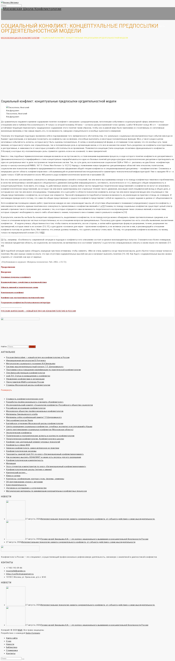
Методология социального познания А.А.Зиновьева (30, 363)
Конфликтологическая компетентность (24, 460)
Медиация (11, 463)
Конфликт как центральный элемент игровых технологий (33, 442)
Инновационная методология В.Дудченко (26, 360)
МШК (20, 630)
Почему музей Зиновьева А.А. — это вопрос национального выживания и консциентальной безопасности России (94, 539)
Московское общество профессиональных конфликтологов (34, 411)
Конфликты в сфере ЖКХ (18, 445)
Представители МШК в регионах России (25, 382)
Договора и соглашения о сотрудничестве (26, 488)
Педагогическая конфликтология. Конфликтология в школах (35, 439)
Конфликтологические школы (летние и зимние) (29, 469)
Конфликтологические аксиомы (21, 451)
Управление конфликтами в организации (25, 379)
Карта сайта (12, 638)
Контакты (160, 26)
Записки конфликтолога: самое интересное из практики (32, 448)
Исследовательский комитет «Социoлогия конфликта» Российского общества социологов (49, 405)
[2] (43, 233)
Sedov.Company (33, 633)
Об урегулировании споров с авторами (24, 482)
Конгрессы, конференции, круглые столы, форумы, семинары (35, 479)
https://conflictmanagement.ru (20, 574)
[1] (103, 206)
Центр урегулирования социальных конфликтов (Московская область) (39, 429)
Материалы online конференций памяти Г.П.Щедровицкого (34, 417)
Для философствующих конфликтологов (25, 373)
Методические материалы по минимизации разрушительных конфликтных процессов (46, 491)
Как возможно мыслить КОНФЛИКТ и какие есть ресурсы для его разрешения (43, 457)
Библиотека (111, 26)
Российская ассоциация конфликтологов (25, 408)
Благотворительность (16, 485)
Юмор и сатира (13, 476)
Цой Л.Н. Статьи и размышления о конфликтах (28, 376)
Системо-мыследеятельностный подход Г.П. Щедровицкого (34, 367)
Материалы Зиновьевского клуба (22, 414)
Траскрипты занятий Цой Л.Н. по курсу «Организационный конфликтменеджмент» (45, 454)
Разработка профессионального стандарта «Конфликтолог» (35, 402)
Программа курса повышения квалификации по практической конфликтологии (43, 370)
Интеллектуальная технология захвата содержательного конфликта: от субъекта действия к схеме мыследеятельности (98, 519)
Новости (126, 26)
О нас (97, 26)
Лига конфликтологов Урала (19, 420)
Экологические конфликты (19, 433)
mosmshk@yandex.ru (15, 571)
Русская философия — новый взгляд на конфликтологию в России (38, 357)
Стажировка (142, 26)
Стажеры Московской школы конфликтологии (28, 385)
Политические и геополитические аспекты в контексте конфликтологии (40, 436)
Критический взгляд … (16, 472)
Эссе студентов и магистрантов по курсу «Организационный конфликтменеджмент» (46, 466)
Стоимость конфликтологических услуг (25, 399)
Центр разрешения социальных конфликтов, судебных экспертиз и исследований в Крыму (49, 426)
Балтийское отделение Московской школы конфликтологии (34, 423)
